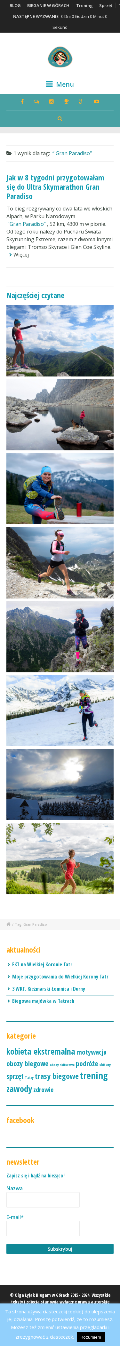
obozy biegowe (27, 1063)
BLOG (15, 5)
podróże (87, 1063)
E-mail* (15, 1217)
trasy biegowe (57, 1076)
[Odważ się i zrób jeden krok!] (60, 340)
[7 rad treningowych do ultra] (60, 858)
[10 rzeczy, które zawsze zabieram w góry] (60, 636)
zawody (19, 1089)
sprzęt (15, 1076)
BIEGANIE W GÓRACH (48, 5)
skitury (105, 1064)
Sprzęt (105, 5)
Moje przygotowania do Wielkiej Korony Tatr (60, 976)
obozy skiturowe (62, 1065)
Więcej (21, 254)
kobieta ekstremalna (40, 1051)
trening (94, 1075)
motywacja (91, 1052)
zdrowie (43, 1089)
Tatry (29, 1077)
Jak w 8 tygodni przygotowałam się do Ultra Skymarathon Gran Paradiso (55, 186)
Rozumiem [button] (91, 1337)
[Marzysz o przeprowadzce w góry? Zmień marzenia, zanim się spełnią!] (60, 784)
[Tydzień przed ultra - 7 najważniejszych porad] (60, 488)
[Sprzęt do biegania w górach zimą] (60, 710)
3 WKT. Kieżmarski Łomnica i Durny (48, 988)
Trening (84, 5)
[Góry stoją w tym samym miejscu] (60, 414)
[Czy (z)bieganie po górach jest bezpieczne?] (60, 562)
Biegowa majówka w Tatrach (43, 1000)
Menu (64, 84)
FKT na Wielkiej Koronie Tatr (42, 964)
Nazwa (14, 1188)
